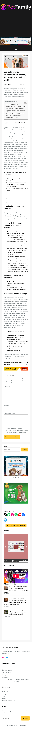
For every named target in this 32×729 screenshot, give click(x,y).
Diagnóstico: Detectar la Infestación (15, 113)
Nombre (6, 405)
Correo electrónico (10, 413)
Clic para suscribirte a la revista (16, 525)
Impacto (6, 362)
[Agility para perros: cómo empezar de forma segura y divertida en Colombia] (6, 612)
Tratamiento (7, 364)
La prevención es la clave (12, 117)
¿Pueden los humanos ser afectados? (15, 108)
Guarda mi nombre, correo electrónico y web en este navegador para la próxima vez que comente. (17, 430)
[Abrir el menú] (16, 49)
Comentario (8, 386)
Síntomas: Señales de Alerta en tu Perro (16, 106)
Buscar (5, 446)
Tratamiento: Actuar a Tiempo (13, 115)
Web (5, 421)
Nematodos (13, 362)
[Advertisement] (16, 24)
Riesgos (19, 362)
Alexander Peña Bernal (20, 85)
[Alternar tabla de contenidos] (24, 102)
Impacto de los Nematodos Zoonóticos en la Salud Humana (15, 111)
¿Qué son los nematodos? (12, 104)
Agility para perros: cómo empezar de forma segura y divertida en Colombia (17, 612)
